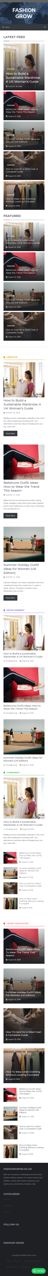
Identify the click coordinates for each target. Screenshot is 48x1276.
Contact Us (37, 1267)
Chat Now (40, 1271)
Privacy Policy (12, 1267)
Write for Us (25, 1267)
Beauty (6, 1211)
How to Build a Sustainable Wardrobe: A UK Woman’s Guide (23, 77)
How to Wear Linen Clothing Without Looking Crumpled (20, 200)
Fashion (11, 69)
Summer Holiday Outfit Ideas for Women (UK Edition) (23, 140)
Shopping (7, 1205)
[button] (45, 27)
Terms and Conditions (33, 1261)
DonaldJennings (11, 661)
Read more (10, 433)
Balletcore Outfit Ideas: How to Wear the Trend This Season (22, 110)
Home (8, 1261)
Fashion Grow (24, 13)
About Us (17, 1261)
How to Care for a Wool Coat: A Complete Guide (22, 170)
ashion (7, 1199)
